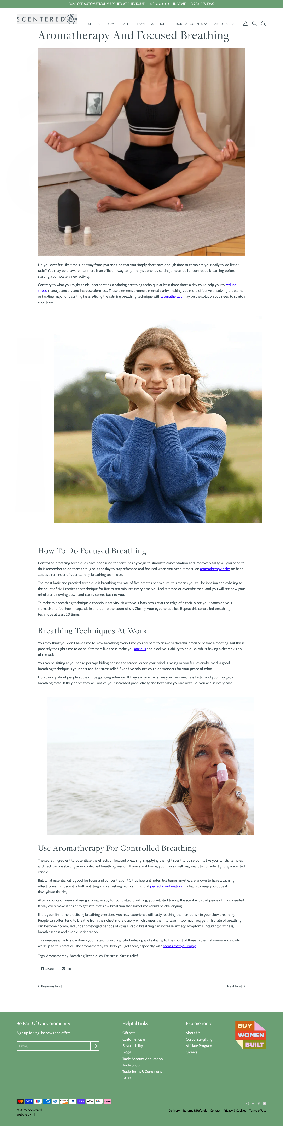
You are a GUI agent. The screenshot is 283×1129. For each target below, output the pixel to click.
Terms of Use (257, 1110)
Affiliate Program (199, 1045)
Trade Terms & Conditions (142, 1071)
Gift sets (128, 1033)
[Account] (245, 23)
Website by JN (26, 1114)
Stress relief (129, 955)
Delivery (174, 1110)
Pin (68, 969)
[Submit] (94, 1046)
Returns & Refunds (195, 1110)
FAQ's (126, 1078)
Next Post (234, 986)
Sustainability (132, 1045)
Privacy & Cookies (234, 1110)
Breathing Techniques (86, 955)
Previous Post (51, 986)
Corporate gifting (199, 1039)
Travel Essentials (152, 23)
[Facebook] (253, 1103)
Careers (191, 1052)
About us (222, 23)
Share (49, 969)
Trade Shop (131, 1065)
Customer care (133, 1039)
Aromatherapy (57, 955)
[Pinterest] (259, 1103)
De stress (111, 955)
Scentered (35, 1110)
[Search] (254, 23)
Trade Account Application (142, 1058)
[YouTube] (264, 1103)
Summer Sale (118, 23)
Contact (215, 1110)
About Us (193, 1033)
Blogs (126, 1052)
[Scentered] (47, 19)
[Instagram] (247, 1103)
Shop (92, 23)
